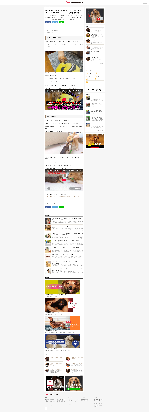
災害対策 (90, 81)
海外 (98, 79)
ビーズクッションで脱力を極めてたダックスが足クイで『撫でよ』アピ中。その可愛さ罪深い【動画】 (97, 124)
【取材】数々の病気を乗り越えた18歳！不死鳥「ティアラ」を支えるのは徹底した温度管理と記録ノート (97, 118)
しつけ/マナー (91, 73)
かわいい (58, 6)
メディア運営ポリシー (85, 400)
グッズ (99, 73)
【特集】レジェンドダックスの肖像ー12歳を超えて (61, 400)
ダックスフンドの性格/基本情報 (50, 400)
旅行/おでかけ (91, 79)
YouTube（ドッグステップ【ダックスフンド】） (55, 72)
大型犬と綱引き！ (50, 32)
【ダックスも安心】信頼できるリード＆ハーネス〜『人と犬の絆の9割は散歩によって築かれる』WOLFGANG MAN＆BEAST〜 (97, 97)
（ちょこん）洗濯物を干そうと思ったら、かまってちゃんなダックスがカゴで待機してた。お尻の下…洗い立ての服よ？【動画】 (97, 111)
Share (49, 22)
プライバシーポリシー (85, 401)
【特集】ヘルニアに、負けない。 (50, 402)
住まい (90, 76)
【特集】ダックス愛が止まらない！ (61, 402)
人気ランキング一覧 (100, 130)
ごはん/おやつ (100, 70)
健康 (98, 76)
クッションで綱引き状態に (52, 30)
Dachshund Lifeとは (49, 405)
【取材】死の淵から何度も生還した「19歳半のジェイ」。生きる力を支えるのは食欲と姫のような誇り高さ (97, 104)
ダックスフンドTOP (48, 6)
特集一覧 (81, 375)
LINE (62, 22)
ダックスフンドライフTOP (98, 403)
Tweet (55, 22)
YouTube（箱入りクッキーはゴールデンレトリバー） (55, 154)
